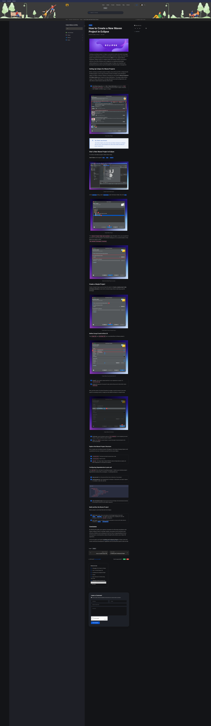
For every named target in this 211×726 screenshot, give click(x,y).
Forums (112, 4)
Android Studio (70, 32)
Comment (93, 607)
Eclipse (105, 8)
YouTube (9, 1)
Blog (123, 4)
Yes (124, 559)
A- (135, 28)
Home (103, 4)
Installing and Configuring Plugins (118, 553)
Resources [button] (118, 4)
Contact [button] (128, 4)
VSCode (69, 37)
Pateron (4, 1)
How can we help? (97, 559)
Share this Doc (138, 25)
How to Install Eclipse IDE (101, 553)
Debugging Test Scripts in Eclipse (99, 568)
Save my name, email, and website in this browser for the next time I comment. (106, 597)
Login (137, 4)
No (127, 559)
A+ (139, 28)
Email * (111, 600)
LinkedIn (14, 1)
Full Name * (93, 600)
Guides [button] (108, 4)
